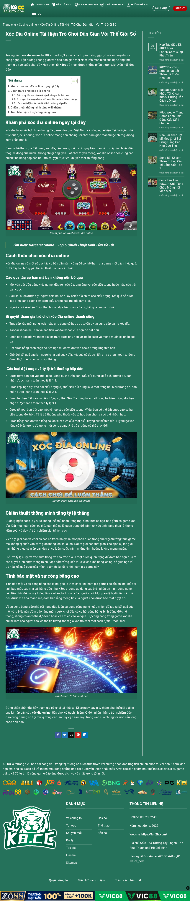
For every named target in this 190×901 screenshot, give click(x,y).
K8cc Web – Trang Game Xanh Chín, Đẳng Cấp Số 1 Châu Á (171, 118)
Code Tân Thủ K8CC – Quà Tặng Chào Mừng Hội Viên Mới (171, 186)
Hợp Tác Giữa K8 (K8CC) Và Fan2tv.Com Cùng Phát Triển (171, 50)
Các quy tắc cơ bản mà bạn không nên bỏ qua (43, 95)
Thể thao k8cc (114, 4)
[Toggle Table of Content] (72, 81)
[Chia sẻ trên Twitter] (65, 735)
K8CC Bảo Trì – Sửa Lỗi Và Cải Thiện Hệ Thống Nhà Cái (169, 73)
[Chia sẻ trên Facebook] (58, 735)
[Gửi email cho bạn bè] (71, 735)
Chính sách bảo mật (128, 880)
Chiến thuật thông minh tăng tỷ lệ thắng (36, 107)
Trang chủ (42, 4)
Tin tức (36, 13)
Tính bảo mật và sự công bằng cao (33, 112)
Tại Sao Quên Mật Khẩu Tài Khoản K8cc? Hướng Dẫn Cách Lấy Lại (171, 95)
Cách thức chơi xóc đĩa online (30, 90)
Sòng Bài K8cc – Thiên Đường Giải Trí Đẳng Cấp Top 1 (170, 163)
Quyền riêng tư (58, 880)
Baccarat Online (41, 245)
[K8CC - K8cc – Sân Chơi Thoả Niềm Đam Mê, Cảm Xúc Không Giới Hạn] (14, 8)
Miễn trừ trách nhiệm (91, 880)
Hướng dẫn (138, 4)
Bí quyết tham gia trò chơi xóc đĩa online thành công (47, 99)
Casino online (88, 4)
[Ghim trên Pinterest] (78, 735)
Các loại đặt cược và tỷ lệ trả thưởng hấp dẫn (42, 103)
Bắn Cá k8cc (64, 4)
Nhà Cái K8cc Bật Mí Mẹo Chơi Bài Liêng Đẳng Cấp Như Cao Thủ (170, 140)
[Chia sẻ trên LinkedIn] (85, 735)
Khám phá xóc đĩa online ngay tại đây (35, 86)
